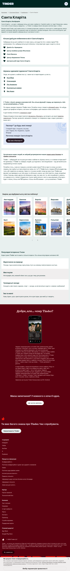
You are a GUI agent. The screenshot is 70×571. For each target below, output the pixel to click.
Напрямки (4, 12)
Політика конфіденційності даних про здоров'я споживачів (19, 465)
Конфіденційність (7, 462)
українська (9, 552)
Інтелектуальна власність (9, 473)
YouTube (4, 448)
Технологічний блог (7, 495)
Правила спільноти (7, 476)
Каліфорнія (24, 12)
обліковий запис (53, 107)
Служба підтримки (7, 520)
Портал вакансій (7, 492)
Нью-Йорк (10, 78)
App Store (5, 531)
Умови (4, 468)
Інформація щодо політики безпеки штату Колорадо (17, 479)
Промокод (5, 517)
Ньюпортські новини (14, 88)
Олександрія (11, 81)
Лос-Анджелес (12, 85)
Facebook (5, 454)
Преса (4, 512)
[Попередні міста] (32, 240)
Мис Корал (10, 91)
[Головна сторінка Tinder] (8, 4)
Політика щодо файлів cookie (10, 470)
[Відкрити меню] (66, 4)
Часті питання (6, 503)
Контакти (4, 515)
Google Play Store (7, 534)
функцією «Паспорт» (36, 116)
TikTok (4, 445)
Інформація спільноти (8, 482)
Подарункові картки (8, 523)
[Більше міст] (38, 240)
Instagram (5, 443)
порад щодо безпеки (54, 154)
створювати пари (25, 113)
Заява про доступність (8, 485)
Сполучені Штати (14, 12)
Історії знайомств (7, 509)
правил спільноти (9, 156)
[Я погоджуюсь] (68, 559)
